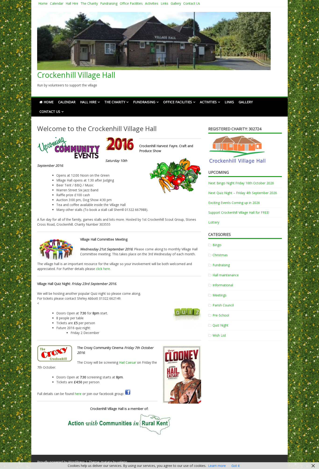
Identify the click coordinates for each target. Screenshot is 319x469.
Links (164, 3)
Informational (223, 285)
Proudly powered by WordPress (61, 462)
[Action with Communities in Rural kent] (119, 424)
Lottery (213, 222)
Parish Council (223, 305)
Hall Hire (72, 3)
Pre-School (221, 315)
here (78, 393)
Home (43, 3)
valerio (122, 462)
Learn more (217, 465)
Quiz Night (220, 325)
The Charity (89, 3)
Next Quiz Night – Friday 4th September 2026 (242, 193)
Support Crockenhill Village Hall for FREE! (238, 212)
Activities (151, 3)
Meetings (220, 295)
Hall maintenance (226, 275)
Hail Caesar (127, 362)
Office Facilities (131, 3)
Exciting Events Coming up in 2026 (234, 202)
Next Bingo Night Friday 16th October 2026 (241, 183)
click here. (103, 268)
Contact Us (191, 3)
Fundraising (108, 3)
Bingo (217, 245)
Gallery (176, 3)
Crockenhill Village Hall (76, 75)
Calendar (56, 3)
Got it (235, 465)
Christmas (220, 255)
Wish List (219, 335)
